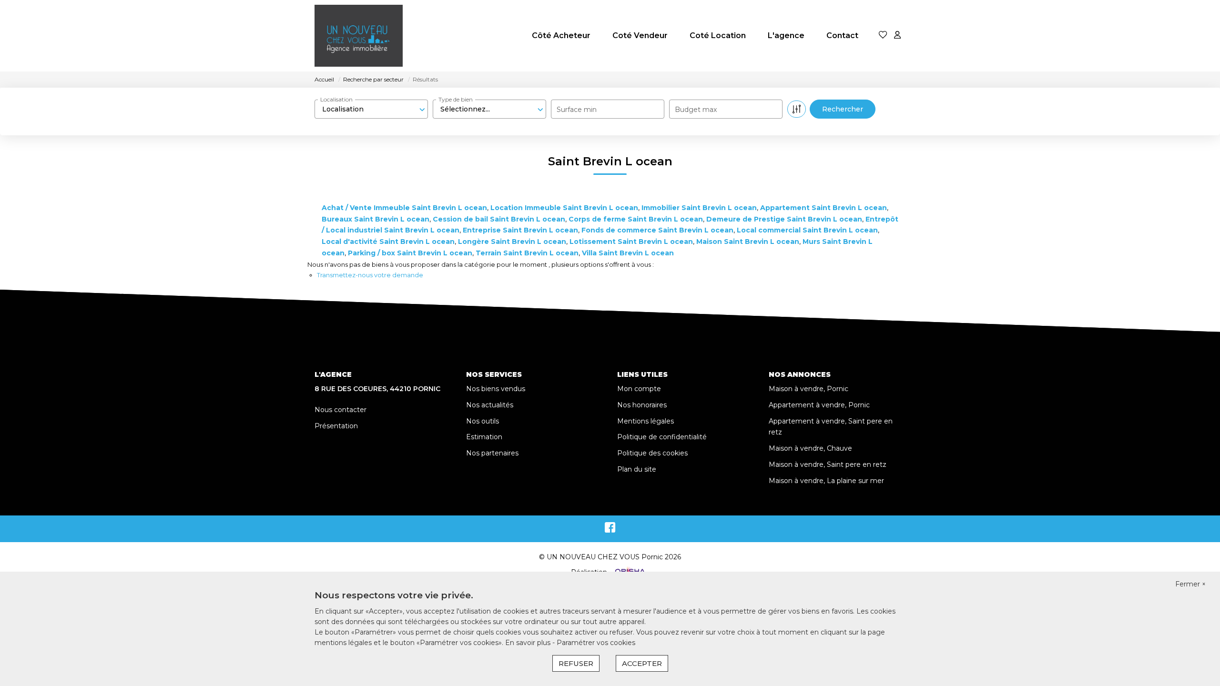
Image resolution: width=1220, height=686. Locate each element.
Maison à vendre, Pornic (808, 388)
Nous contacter (340, 409)
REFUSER (576, 663)
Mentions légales (645, 421)
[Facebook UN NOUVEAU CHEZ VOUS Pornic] (610, 529)
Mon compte (639, 388)
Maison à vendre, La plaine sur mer (826, 480)
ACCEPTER (642, 663)
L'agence (786, 35)
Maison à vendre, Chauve (810, 448)
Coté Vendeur (640, 35)
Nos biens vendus (495, 388)
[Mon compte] (897, 35)
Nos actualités (489, 405)
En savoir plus (528, 642)
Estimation (484, 437)
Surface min (577, 109)
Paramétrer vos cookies (596, 642)
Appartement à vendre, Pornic (819, 405)
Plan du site (636, 469)
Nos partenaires (492, 453)
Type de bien (455, 99)
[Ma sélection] (883, 35)
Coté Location (718, 35)
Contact (842, 35)
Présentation (336, 426)
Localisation (336, 99)
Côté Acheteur (561, 35)
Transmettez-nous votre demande (370, 275)
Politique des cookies (652, 453)
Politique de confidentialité (662, 437)
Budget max (696, 109)
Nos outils (482, 421)
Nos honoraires (642, 405)
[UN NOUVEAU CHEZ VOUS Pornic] (359, 36)
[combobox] (371, 109)
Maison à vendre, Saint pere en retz (827, 464)
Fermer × (1190, 584)
